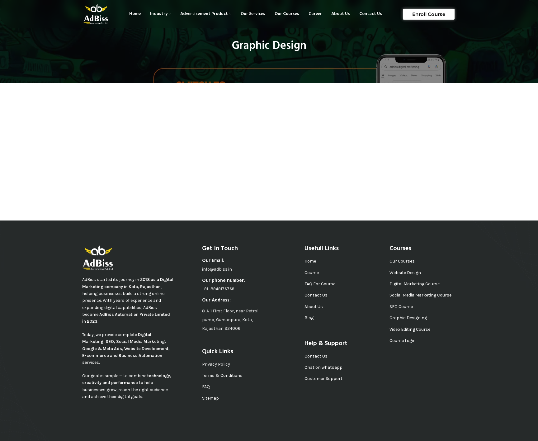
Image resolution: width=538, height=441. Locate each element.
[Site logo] (95, 13)
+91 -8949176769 (218, 289)
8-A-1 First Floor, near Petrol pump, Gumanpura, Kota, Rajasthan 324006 (230, 319)
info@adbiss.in (217, 269)
